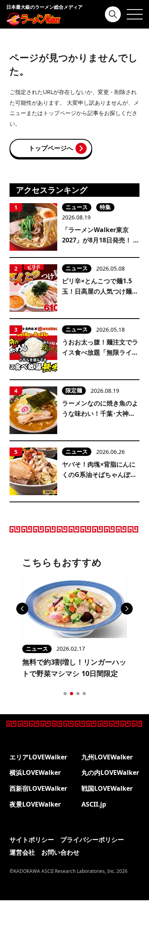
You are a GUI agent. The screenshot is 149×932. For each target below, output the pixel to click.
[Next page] (127, 609)
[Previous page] (22, 609)
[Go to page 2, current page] (71, 693)
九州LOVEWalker (107, 757)
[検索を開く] (113, 14)
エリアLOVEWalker (38, 757)
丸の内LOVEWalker (110, 772)
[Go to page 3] (77, 693)
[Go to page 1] (65, 693)
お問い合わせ (60, 852)
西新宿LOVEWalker (38, 788)
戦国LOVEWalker (107, 788)
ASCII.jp (93, 804)
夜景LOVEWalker (35, 804)
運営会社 (22, 852)
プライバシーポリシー (92, 839)
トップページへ (51, 148)
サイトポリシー (32, 839)
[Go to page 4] (84, 693)
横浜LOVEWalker (35, 772)
